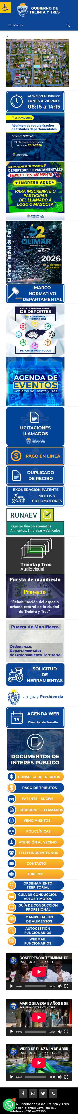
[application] (39, 971)
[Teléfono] (53, 1093)
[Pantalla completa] (66, 986)
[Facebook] (23, 1093)
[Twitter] (43, 1093)
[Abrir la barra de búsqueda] (68, 25)
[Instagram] (33, 1093)
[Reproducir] (12, 986)
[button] (5, 7)
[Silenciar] (60, 986)
